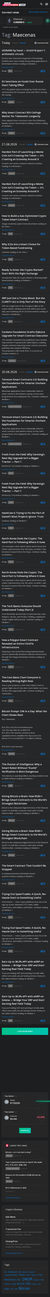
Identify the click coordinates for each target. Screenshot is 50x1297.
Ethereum (12, 1272)
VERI (10, 786)
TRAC (42, 1280)
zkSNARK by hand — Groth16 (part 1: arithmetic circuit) (23, 52)
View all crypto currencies (38, 12)
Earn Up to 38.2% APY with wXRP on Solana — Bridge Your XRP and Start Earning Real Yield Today (23, 965)
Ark (10, 71)
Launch (11, 173)
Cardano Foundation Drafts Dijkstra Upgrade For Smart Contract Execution (25, 333)
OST (10, 701)
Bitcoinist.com (21, 361)
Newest (23, 43)
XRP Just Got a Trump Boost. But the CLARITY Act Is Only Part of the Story (23, 299)
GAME (14, 1284)
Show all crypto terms (14, 1253)
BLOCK (21, 1283)
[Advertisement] (25, 1064)
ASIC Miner (11, 1217)
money (33, 1284)
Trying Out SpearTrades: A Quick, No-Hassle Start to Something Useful (24, 895)
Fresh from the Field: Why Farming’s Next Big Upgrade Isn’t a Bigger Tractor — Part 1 (23, 458)
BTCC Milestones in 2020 (16, 1188)
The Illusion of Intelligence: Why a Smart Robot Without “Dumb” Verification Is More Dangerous (22, 768)
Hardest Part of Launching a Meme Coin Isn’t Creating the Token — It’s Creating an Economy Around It (23, 155)
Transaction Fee (13, 1229)
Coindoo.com (20, 754)
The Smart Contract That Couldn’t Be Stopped (24, 867)
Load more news (25, 1031)
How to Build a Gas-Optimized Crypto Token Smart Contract (24, 217)
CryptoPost (23, 1168)
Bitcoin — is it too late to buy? (18, 1152)
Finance (7, 1284)
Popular (15, 43)
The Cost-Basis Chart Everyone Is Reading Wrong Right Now (21, 679)
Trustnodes (19, 102)
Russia (11, 102)
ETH (5, 1272)
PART (11, 473)
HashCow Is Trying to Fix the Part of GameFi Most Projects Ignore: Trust (23, 514)
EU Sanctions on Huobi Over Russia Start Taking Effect (22, 83)
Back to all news (11, 27)
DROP (27, 1279)
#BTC (19, 1280)
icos (10, 259)
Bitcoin (11, 754)
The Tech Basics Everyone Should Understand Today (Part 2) (21, 607)
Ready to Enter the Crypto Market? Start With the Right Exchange (22, 271)
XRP (10, 321)
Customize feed (42, 43)
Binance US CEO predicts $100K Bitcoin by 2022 (23, 1176)
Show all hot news (12, 1198)
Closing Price (12, 1241)
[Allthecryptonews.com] (14, 4)
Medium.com (18, 71)
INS (19, 1272)
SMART (11, 133)
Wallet (6, 1289)
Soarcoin (13, 1116)
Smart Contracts (15, 406)
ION (28, 1283)
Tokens (21, 1274)
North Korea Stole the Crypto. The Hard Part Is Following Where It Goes (23, 540)
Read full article (8, 67)
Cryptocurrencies (13, 1168)
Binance (36, 1280)
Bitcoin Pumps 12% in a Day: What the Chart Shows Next (24, 713)
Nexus (12, 1100)
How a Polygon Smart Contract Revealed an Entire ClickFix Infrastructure (20, 643)
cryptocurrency (10, 1275)
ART (10, 288)
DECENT (25, 1272)
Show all (25, 1130)
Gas (10, 234)
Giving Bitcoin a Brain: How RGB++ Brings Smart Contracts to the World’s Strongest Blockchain (24, 800)
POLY (11, 667)
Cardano (12, 361)
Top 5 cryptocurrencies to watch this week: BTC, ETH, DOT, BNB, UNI (24, 1163)
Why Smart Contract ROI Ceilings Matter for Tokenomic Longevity (21, 114)
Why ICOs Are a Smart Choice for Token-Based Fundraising (21, 246)
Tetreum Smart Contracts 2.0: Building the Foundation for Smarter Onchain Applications (24, 383)
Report (34, 1275)
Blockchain (10, 1279)
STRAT (40, 1275)
